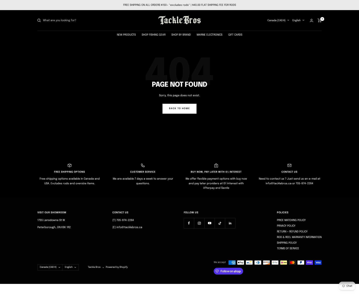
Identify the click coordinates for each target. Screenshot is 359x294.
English (296, 20)
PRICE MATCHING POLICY (291, 220)
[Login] (311, 20)
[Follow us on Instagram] (199, 223)
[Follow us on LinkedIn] (230, 223)
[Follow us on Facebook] (189, 223)
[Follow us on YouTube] (209, 223)
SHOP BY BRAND (181, 35)
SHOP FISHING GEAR (153, 35)
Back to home (179, 108)
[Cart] (320, 20)
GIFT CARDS (235, 35)
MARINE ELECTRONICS (209, 35)
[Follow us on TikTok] (220, 223)
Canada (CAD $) (276, 20)
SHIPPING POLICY (287, 243)
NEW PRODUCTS (126, 35)
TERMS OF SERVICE (288, 248)
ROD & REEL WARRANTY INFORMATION (299, 237)
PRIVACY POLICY (286, 226)
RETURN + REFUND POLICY (292, 231)
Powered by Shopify (117, 267)
